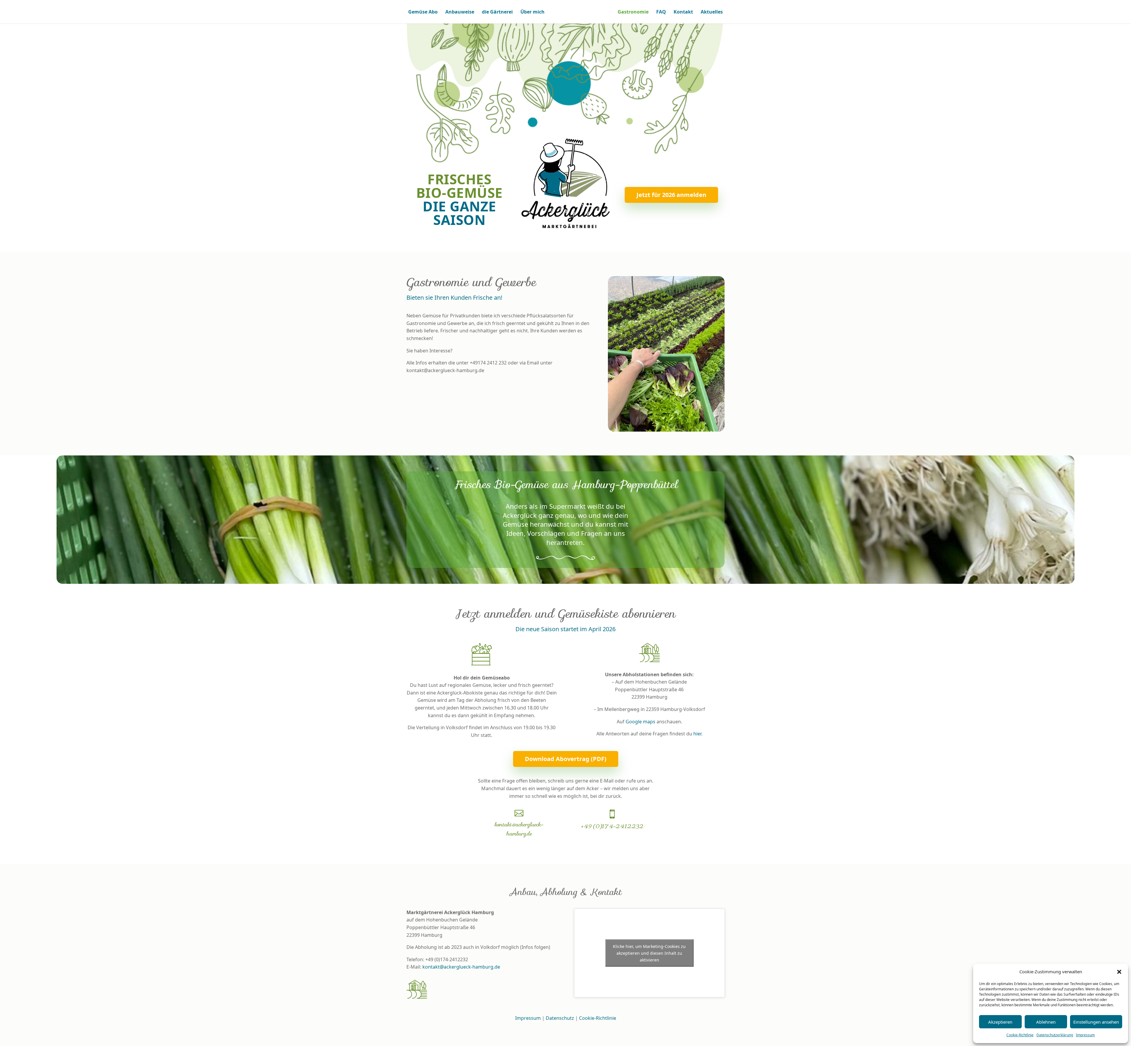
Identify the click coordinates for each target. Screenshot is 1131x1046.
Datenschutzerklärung (1054, 1034)
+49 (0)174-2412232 (612, 826)
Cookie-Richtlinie (1020, 1034)
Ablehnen (1046, 1022)
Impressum (1085, 1034)
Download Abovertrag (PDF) (565, 759)
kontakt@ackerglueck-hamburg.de (519, 829)
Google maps (640, 721)
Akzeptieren (1000, 1022)
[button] (1119, 972)
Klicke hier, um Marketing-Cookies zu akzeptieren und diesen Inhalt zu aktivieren (649, 952)
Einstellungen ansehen (1096, 1022)
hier (697, 733)
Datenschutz (560, 1018)
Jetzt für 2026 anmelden (671, 195)
